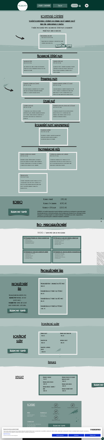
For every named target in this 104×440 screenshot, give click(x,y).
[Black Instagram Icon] (101, 221)
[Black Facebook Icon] (101, 218)
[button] (80, 5)
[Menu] (86, 5)
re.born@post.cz (43, 416)
